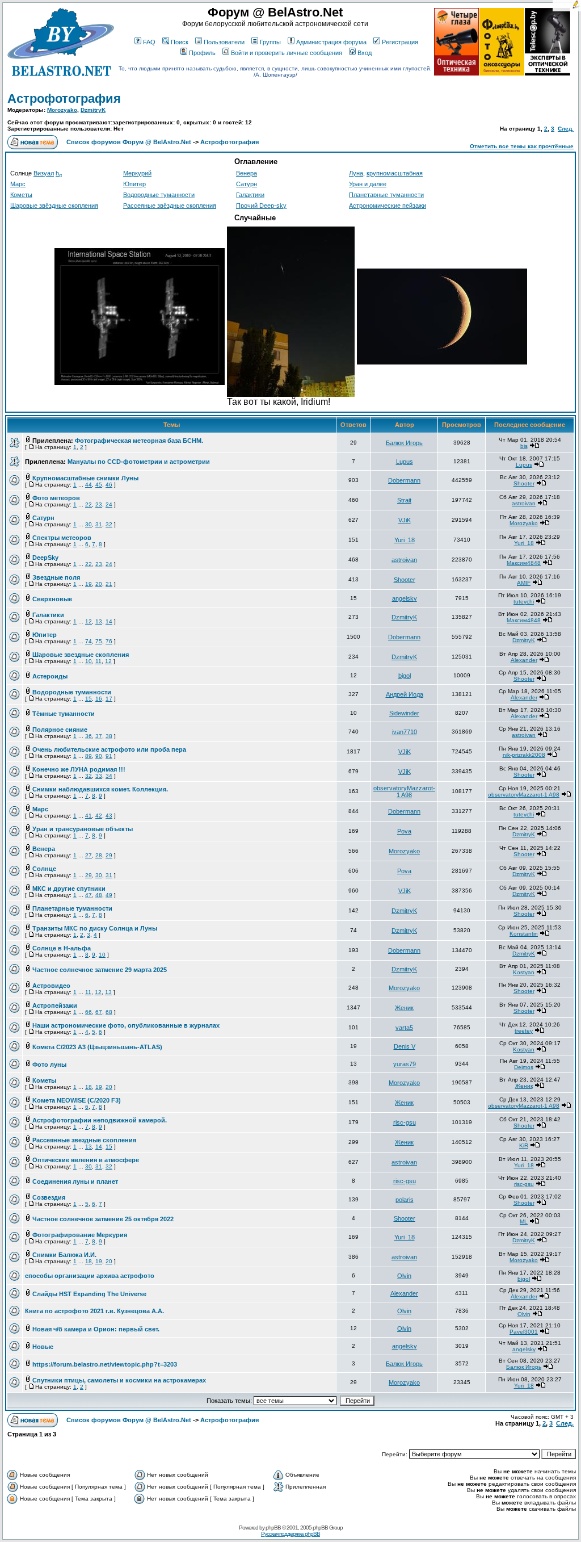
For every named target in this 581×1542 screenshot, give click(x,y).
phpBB (273, 1527)
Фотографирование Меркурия (79, 1234)
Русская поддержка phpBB (290, 1534)
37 (98, 736)
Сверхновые (52, 599)
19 (88, 584)
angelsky (404, 598)
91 (109, 756)
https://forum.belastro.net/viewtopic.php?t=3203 (104, 1364)
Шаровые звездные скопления (80, 654)
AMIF (524, 583)
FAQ (149, 42)
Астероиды (50, 676)
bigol (404, 675)
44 (88, 484)
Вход (364, 52)
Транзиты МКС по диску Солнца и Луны (94, 928)
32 (109, 524)
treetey (524, 1031)
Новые (42, 1346)
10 (88, 661)
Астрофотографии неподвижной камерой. (99, 1120)
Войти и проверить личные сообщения (286, 52)
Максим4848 (524, 563)
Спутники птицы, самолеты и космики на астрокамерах (119, 1380)
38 (109, 736)
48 (98, 895)
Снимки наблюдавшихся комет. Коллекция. (100, 789)
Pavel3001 (524, 1332)
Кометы (21, 194)
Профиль (202, 52)
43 (109, 815)
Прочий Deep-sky (261, 205)
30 (88, 524)
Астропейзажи (54, 1005)
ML (524, 1221)
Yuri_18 (404, 540)
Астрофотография (64, 98)
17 (109, 698)
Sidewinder (404, 713)
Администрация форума (331, 42)
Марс (18, 184)
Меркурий (137, 173)
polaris (404, 1199)
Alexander (524, 660)
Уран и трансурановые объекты (82, 829)
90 (98, 756)
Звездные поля (56, 577)
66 (88, 1012)
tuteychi (523, 601)
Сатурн (246, 184)
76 (109, 641)
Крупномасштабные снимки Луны (85, 478)
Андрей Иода (404, 694)
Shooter (523, 483)
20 (98, 584)
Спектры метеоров (61, 537)
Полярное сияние (59, 729)
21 (109, 584)
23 (98, 504)
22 (88, 504)
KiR (523, 1145)
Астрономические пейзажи (387, 205)
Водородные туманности (159, 194)
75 (98, 641)
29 (109, 855)
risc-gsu (404, 1122)
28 (98, 855)
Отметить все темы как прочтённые (522, 146)
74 (88, 641)
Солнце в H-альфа (61, 948)
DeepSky (45, 557)
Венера (246, 173)
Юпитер (134, 184)
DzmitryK (93, 110)
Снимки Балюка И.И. (64, 1254)
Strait (404, 500)
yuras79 (404, 1064)
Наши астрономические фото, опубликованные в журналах (126, 1025)
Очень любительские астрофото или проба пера (109, 749)
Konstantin (524, 934)
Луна (356, 173)
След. (566, 128)
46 (109, 484)
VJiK (404, 520)
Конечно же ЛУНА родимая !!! (78, 769)
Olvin (404, 1275)
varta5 (404, 1027)
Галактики (250, 194)
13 (98, 621)
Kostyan (523, 972)
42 (98, 815)
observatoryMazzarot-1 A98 (404, 791)
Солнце (44, 868)
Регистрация (400, 42)
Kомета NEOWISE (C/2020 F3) (76, 1100)
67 (98, 1012)
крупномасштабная (395, 173)
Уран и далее (367, 184)
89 (88, 756)
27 (88, 855)
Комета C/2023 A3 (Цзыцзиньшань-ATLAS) (97, 1047)
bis (524, 446)
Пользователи (224, 42)
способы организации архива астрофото (89, 1275)
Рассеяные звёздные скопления (169, 205)
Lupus (404, 461)
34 (109, 776)
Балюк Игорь (404, 442)
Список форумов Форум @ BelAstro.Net (128, 142)
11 (98, 661)
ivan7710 (404, 731)
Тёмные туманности (63, 713)
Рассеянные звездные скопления (84, 1140)
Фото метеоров (56, 498)
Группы (270, 42)
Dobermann (404, 480)
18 (88, 1087)
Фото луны (49, 1064)
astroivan (524, 503)
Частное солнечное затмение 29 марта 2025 (99, 969)
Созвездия (48, 1197)
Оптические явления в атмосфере (85, 1159)
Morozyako (62, 110)
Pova (404, 831)
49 (109, 895)
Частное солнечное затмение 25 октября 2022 (103, 1219)
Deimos (523, 1067)
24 (109, 504)
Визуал (43, 173)
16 (98, 698)
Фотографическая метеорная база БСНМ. (139, 440)
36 (88, 736)
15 (88, 698)
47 (88, 895)
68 (109, 1012)
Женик (404, 1007)
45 (98, 484)
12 (88, 621)
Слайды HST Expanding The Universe (89, 1293)
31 (98, 524)
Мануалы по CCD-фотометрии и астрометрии (139, 461)
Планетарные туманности (386, 194)
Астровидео (51, 985)
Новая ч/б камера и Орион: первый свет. (95, 1329)
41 (88, 815)
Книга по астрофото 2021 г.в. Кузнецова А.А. (94, 1311)
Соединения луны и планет (75, 1181)
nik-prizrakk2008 (524, 755)
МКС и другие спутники (69, 888)
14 (109, 621)
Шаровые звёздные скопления (54, 205)
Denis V (404, 1046)
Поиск (179, 42)
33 (98, 776)
